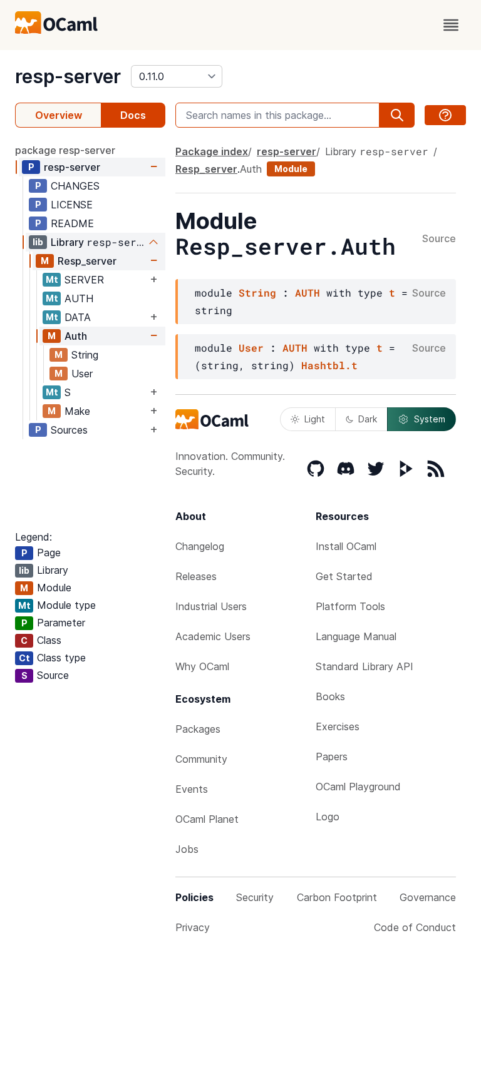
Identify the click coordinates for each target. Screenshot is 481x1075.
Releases (196, 576)
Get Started (344, 576)
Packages (197, 729)
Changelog (199, 546)
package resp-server (65, 150)
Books (330, 696)
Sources (69, 430)
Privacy (192, 927)
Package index (211, 151)
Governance (428, 897)
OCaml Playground (358, 786)
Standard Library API (364, 666)
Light (314, 419)
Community (201, 759)
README (72, 223)
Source (439, 239)
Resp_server (87, 261)
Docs (133, 115)
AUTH (79, 298)
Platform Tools (350, 606)
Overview (58, 115)
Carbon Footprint (337, 897)
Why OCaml (202, 666)
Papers (332, 756)
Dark (367, 419)
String (84, 355)
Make (77, 411)
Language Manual (356, 636)
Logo (327, 816)
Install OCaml (346, 546)
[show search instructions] (445, 115)
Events (191, 789)
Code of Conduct (415, 927)
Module (291, 168)
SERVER (84, 279)
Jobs (187, 849)
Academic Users (213, 636)
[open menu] (451, 25)
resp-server (68, 76)
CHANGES (75, 186)
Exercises (337, 726)
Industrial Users (211, 606)
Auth (76, 336)
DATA (78, 317)
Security (255, 897)
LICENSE (72, 204)
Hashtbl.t (329, 365)
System (429, 419)
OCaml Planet (207, 819)
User (82, 373)
